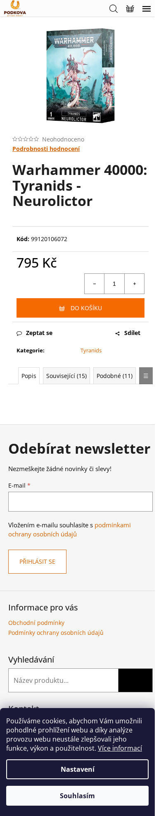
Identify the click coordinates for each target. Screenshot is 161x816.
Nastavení (78, 769)
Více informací (120, 748)
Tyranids (91, 350)
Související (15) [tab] (66, 376)
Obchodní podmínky (36, 623)
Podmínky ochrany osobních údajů (56, 633)
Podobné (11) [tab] (115, 376)
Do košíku (86, 308)
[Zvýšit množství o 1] (134, 284)
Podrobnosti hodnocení (46, 149)
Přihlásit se (37, 561)
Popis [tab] (28, 376)
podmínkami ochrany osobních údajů (69, 529)
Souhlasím (77, 795)
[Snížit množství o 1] (94, 284)
